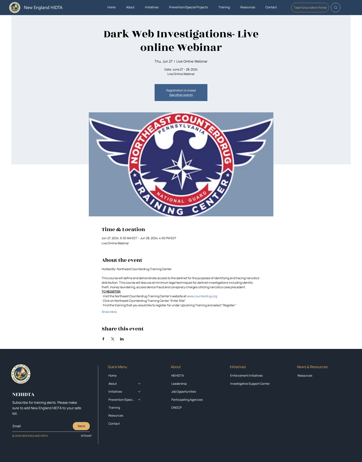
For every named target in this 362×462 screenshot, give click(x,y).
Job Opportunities (183, 391)
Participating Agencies (187, 400)
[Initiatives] (139, 391)
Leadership (179, 384)
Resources (305, 375)
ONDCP (176, 407)
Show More (109, 312)
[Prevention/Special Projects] (139, 400)
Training (114, 407)
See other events (181, 95)
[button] (130, 7)
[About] (139, 384)
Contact (114, 423)
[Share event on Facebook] (103, 338)
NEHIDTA (177, 375)
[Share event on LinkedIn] (122, 338)
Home (112, 375)
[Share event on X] (112, 338)
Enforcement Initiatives (246, 375)
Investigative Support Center (250, 384)
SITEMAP (86, 435)
